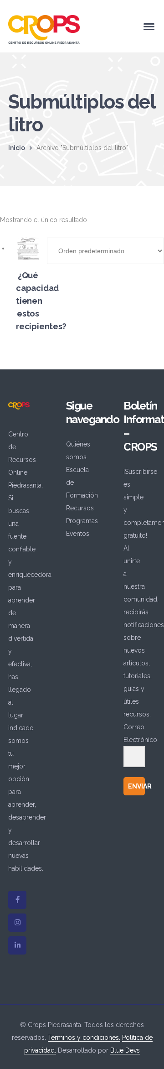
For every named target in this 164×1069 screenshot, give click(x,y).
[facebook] (17, 900)
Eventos (77, 533)
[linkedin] (17, 945)
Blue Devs (125, 1050)
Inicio (16, 147)
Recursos (80, 508)
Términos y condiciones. (84, 1037)
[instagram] (17, 922)
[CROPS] (44, 28)
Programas (82, 520)
